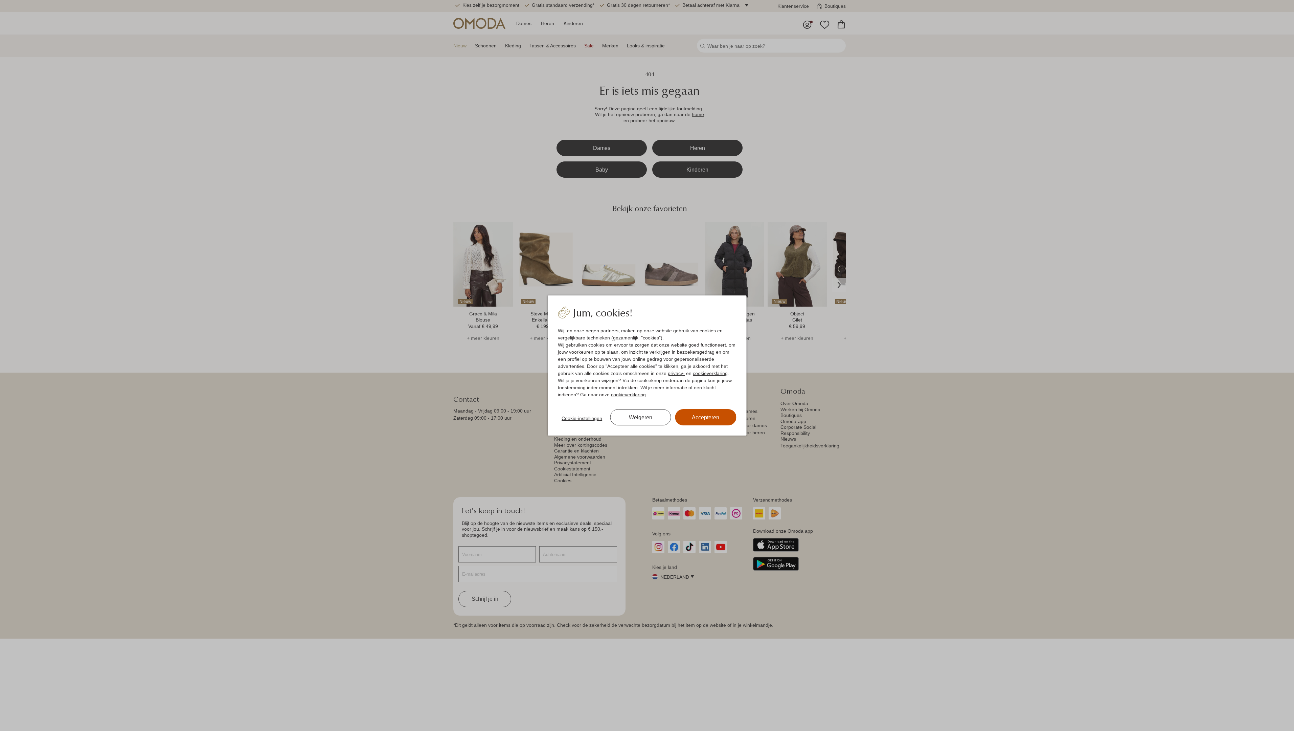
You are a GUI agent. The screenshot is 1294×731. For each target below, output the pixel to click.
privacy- (676, 373)
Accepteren (705, 417)
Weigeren (640, 417)
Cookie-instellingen (582, 418)
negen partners (602, 330)
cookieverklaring (710, 373)
